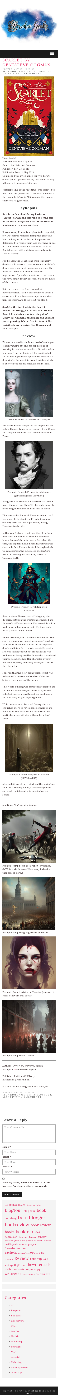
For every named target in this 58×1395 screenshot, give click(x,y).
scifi (7, 1265)
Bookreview (11, 73)
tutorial (15, 1357)
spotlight (15, 1265)
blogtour (44, 71)
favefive (15, 1331)
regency (9, 1259)
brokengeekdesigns (17, 71)
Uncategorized (19, 1367)
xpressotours (29, 1274)
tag (23, 1265)
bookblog (11, 1218)
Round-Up (17, 1341)
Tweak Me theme (37, 1391)
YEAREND (45, 1274)
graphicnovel (19, 1241)
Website (7, 1166)
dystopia (32, 1237)
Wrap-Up (16, 1372)
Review (22, 1258)
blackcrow (31, 1205)
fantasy (42, 1236)
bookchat (16, 1315)
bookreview (17, 1225)
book (41, 1210)
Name (6, 1146)
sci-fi (45, 1259)
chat (37, 1232)
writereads (13, 1274)
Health (15, 1336)
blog (39, 1205)
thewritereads (38, 1264)
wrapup (37, 1269)
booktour (25, 1231)
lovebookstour (44, 1240)
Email (6, 1156)
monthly (23, 1244)
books (9, 1232)
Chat (13, 1326)
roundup (36, 1259)
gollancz (9, 1240)
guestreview (31, 1241)
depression (11, 1236)
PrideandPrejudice (12, 1248)
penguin (32, 1244)
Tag (13, 1352)
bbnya (13, 1205)
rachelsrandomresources (24, 1252)
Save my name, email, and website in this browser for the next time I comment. (26, 1184)
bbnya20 (21, 1205)
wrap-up (29, 1269)
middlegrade (11, 1244)
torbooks (19, 1269)
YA (37, 1274)
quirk (23, 1248)
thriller (9, 1269)
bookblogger (31, 1217)
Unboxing (16, 1362)
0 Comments (32, 73)
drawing (23, 1237)
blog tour (29, 1210)
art (6, 1205)
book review (41, 1225)
